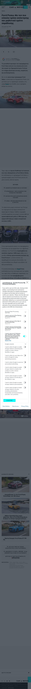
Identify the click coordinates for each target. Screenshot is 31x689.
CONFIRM (9, 400)
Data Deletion (6, 406)
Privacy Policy (24, 406)
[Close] (27, 282)
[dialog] (15, 344)
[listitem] (15, 312)
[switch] (24, 316)
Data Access (15, 406)
